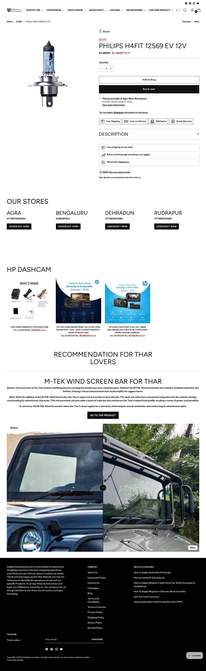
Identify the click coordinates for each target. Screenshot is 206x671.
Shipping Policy (96, 617)
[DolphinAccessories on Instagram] (194, 3)
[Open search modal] (185, 10)
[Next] (179, 10)
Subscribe (97, 639)
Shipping (118, 112)
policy (147, 154)
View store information (113, 105)
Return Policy (95, 622)
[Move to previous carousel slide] (189, 249)
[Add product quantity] (102, 69)
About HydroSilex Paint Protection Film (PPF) (158, 601)
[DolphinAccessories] (14, 10)
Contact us (123, 162)
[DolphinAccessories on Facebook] (186, 3)
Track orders (13, 640)
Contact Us (94, 582)
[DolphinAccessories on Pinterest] (190, 3)
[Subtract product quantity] (111, 69)
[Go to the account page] (191, 10)
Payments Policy (97, 577)
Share (106, 31)
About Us (93, 572)
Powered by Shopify (15, 660)
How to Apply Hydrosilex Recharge (152, 572)
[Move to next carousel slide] (196, 249)
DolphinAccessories (31, 657)
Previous (186, 21)
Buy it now (149, 89)
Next (197, 21)
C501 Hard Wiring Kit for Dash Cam (29, 327)
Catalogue (93, 588)
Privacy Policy (95, 612)
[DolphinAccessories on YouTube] (197, 3)
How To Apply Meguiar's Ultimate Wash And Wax (160, 591)
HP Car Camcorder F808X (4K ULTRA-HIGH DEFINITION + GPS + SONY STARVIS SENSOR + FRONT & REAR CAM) (78, 330)
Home (10, 21)
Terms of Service (97, 607)
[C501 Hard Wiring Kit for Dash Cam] (29, 300)
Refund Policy (95, 627)
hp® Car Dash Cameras (146, 596)
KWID (19, 21)
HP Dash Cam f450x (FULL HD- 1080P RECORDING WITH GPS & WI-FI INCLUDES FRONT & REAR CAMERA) (128, 330)
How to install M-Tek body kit (149, 577)
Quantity (103, 62)
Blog (90, 593)
